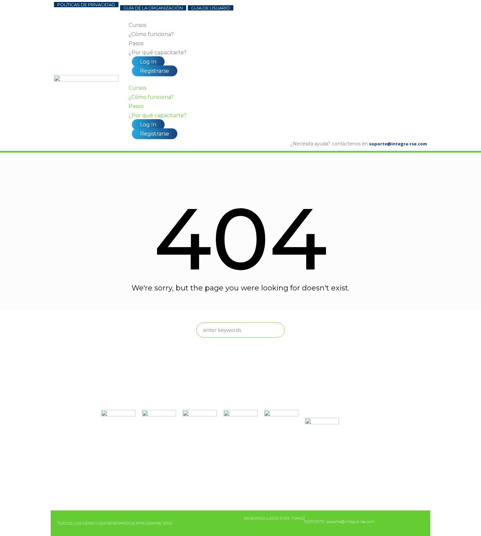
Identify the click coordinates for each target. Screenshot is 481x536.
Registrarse (154, 71)
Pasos (136, 43)
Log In (148, 62)
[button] (278, 79)
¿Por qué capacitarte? (158, 52)
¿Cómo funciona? (151, 34)
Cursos (137, 25)
